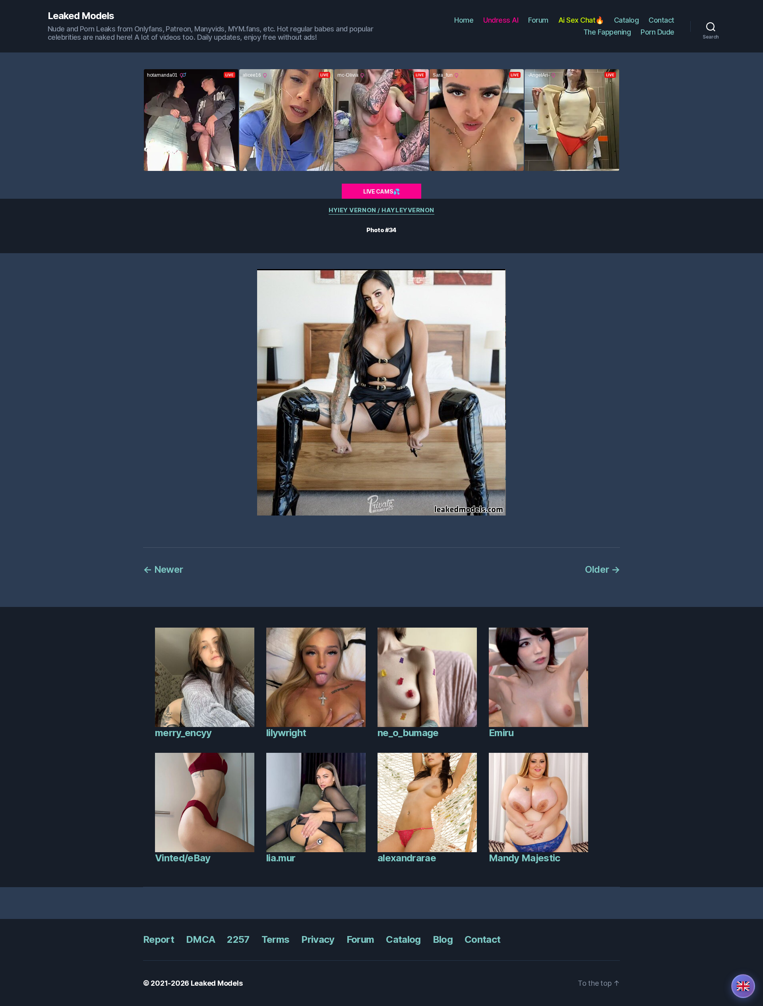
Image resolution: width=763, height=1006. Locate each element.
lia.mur (280, 858)
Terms (275, 939)
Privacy (317, 939)
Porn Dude (657, 32)
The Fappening (607, 32)
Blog (443, 939)
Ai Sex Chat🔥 (581, 20)
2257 (238, 939)
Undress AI (500, 20)
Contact (661, 20)
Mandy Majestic (524, 858)
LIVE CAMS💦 (381, 191)
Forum (538, 20)
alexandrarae (407, 858)
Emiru (501, 733)
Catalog (626, 20)
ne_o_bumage (408, 733)
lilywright (286, 733)
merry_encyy (183, 733)
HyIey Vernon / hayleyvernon (381, 210)
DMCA (200, 939)
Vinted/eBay (183, 858)
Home (463, 20)
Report (158, 939)
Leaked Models (81, 16)
